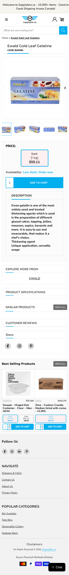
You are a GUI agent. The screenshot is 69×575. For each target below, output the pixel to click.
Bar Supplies (9, 513)
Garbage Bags (10, 533)
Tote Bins (7, 520)
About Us (7, 486)
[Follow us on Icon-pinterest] (26, 451)
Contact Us (8, 479)
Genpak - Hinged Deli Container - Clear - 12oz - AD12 (50, 408)
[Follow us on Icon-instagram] (12, 451)
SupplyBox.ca (49, 549)
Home (5, 38)
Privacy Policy (9, 492)
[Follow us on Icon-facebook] (4, 451)
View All (60, 307)
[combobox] (30, 30)
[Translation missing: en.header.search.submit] (63, 30)
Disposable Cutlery (13, 526)
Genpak (39, 400)
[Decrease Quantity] (9, 428)
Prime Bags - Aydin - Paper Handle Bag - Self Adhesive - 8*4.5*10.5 (17, 408)
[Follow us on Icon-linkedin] (19, 451)
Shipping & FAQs (12, 473)
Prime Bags (9, 400)
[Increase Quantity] (9, 425)
